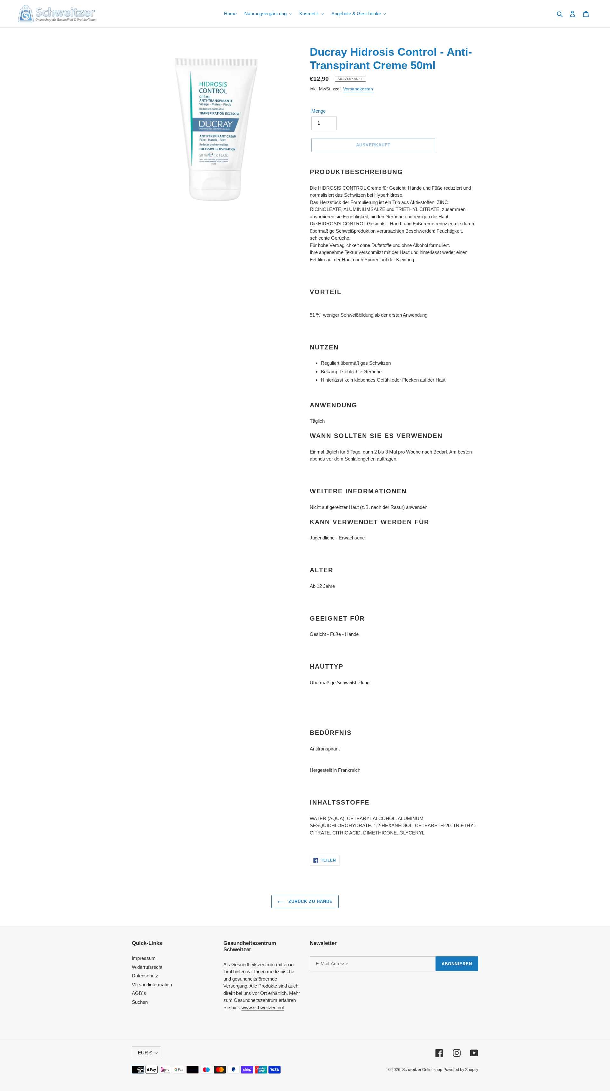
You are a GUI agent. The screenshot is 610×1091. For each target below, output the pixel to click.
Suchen (140, 1002)
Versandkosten (358, 88)
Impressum (144, 958)
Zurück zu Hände (310, 901)
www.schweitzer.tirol (262, 1007)
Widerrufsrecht (147, 967)
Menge (318, 111)
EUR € (145, 1052)
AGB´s (139, 993)
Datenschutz (145, 975)
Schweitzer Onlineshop (422, 1069)
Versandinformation (152, 984)
